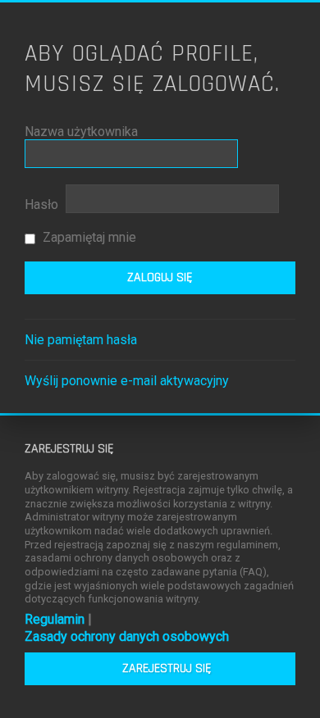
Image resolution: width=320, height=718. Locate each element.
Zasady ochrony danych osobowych (127, 636)
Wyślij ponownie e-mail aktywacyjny (127, 381)
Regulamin (55, 619)
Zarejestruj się (167, 668)
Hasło (41, 204)
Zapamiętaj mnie (87, 237)
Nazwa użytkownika (81, 131)
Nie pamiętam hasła (81, 340)
